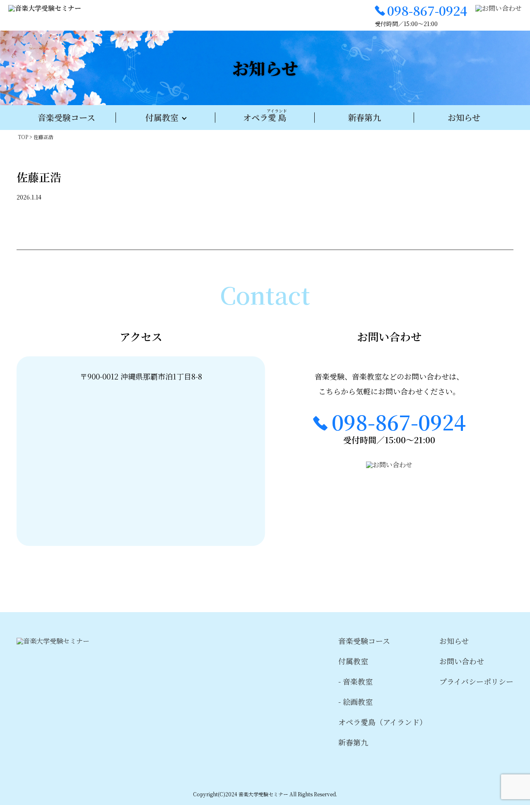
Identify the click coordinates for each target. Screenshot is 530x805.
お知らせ (464, 117)
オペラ (265, 115)
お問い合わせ (461, 661)
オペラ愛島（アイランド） (382, 722)
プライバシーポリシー (476, 681)
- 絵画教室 (355, 701)
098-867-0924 (427, 10)
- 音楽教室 (355, 681)
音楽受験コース (66, 117)
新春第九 (364, 117)
